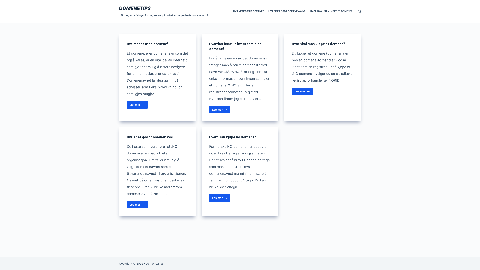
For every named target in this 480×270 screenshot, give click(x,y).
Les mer (139, 106)
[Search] (359, 11)
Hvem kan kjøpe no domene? (232, 137)
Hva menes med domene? (248, 11)
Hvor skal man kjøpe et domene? (331, 11)
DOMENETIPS (135, 8)
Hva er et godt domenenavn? (286, 11)
